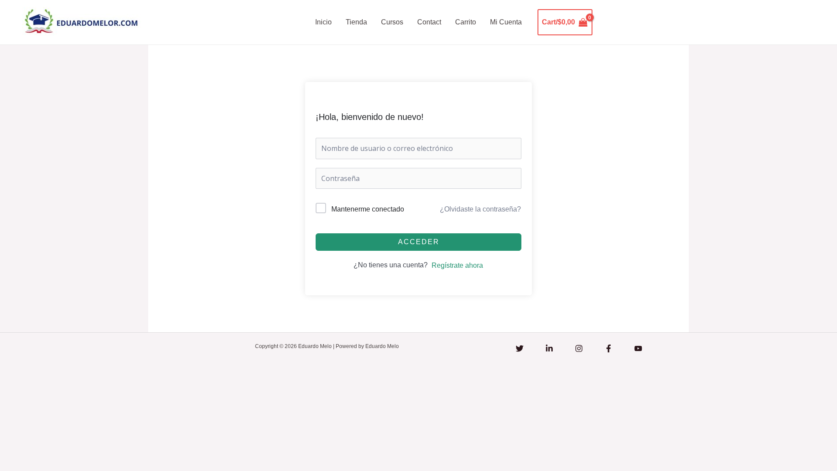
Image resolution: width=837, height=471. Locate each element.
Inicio (323, 22)
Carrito (465, 22)
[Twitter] (520, 348)
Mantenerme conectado (367, 209)
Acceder (418, 242)
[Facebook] (608, 348)
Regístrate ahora (457, 265)
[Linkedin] (549, 348)
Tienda (356, 22)
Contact (429, 22)
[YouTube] (638, 348)
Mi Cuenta (506, 22)
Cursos (392, 22)
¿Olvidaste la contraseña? (480, 209)
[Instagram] (579, 348)
